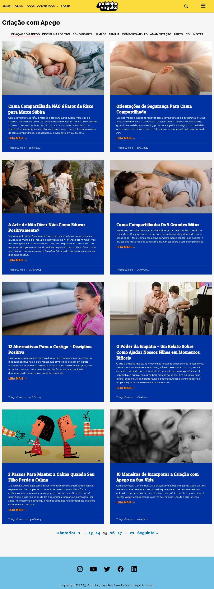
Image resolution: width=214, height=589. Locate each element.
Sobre (65, 6)
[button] (186, 6)
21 (132, 533)
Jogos (29, 6)
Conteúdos (46, 6)
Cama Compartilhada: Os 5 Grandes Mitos (157, 224)
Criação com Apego (25, 34)
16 (112, 533)
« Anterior (65, 533)
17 (120, 533)
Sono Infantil (83, 34)
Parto (178, 34)
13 (91, 533)
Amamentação (160, 34)
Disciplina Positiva (56, 34)
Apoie (6, 6)
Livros (18, 6)
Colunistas (194, 34)
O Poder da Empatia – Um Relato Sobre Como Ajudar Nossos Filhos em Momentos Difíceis (158, 352)
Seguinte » (147, 533)
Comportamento (135, 34)
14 (98, 533)
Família (114, 34)
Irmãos (101, 34)
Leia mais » (17, 138)
